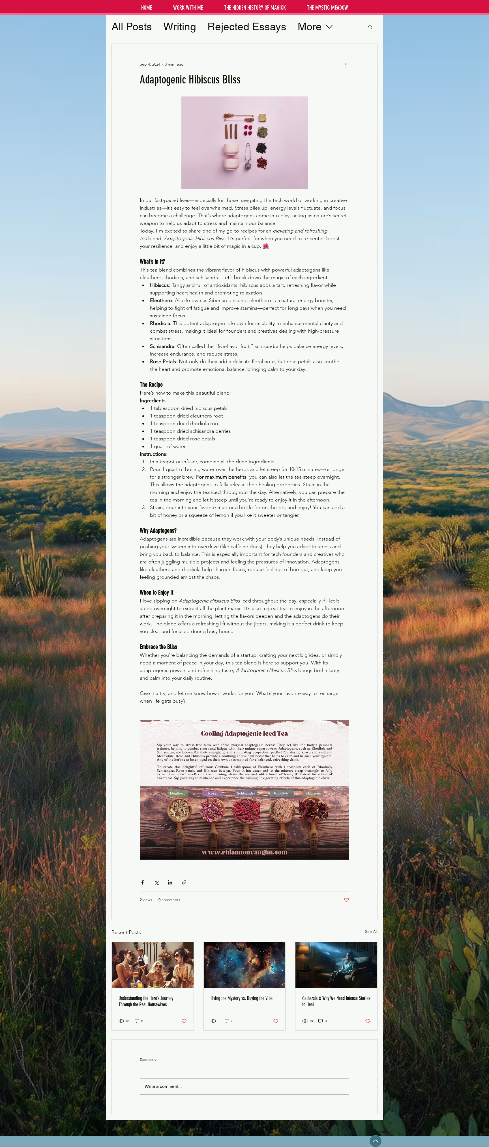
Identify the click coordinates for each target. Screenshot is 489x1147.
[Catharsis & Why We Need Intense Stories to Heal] (336, 965)
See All (371, 931)
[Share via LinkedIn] (170, 882)
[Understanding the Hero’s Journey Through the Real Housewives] (153, 965)
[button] (370, 26)
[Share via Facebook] (142, 882)
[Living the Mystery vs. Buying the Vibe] (245, 965)
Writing (179, 27)
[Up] (375, 1141)
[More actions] (345, 64)
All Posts (131, 27)
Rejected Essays (246, 27)
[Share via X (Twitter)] (156, 882)
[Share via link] (184, 882)
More (310, 27)
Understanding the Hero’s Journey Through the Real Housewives (146, 1001)
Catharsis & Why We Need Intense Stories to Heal (336, 1001)
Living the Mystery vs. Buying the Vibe (242, 998)
